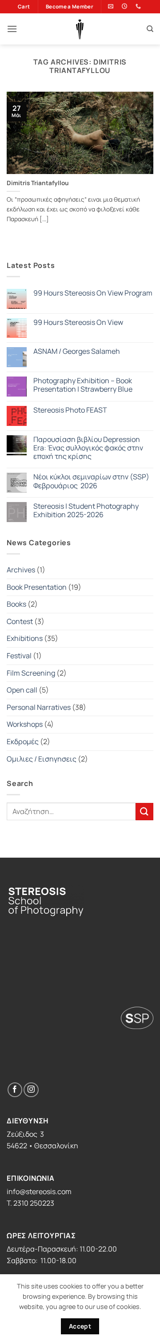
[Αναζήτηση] (150, 28)
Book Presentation (37, 587)
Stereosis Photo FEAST (70, 410)
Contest (20, 621)
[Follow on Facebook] (15, 1089)
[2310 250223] (139, 6)
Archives (21, 570)
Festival (19, 655)
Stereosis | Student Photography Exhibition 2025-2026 (86, 510)
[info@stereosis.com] (112, 6)
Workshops (25, 724)
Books (16, 604)
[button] (12, 29)
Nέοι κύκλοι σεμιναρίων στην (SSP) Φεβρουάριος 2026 (91, 481)
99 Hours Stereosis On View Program (92, 293)
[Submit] (144, 811)
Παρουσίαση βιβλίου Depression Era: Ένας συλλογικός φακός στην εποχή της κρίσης (88, 448)
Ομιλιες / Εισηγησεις (41, 759)
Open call (22, 690)
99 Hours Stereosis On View (78, 322)
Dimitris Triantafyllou (38, 183)
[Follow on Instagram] (31, 1089)
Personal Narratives (39, 707)
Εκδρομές (23, 741)
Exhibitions (25, 638)
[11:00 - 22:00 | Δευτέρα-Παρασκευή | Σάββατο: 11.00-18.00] (125, 6)
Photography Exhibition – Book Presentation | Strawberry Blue (83, 385)
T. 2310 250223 (30, 1203)
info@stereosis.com (39, 1191)
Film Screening (31, 673)
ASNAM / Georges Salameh (76, 351)
